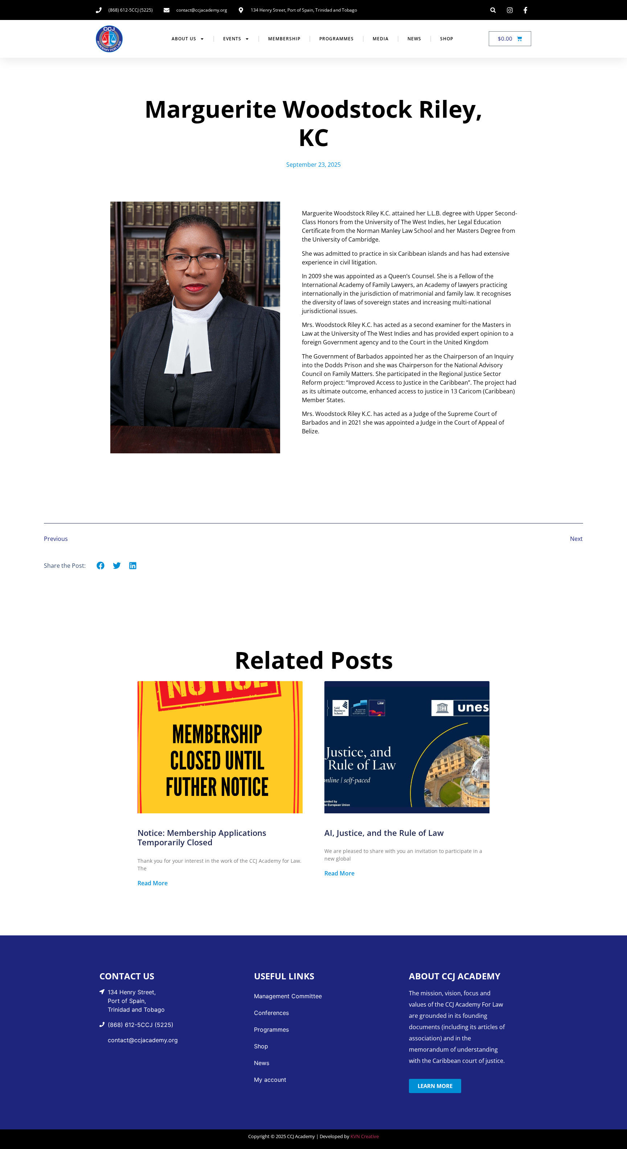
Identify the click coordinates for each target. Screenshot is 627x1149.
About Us (184, 39)
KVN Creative (365, 1136)
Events (232, 39)
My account (270, 1079)
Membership (284, 39)
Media (381, 39)
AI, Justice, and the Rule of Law (384, 832)
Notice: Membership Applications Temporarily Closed (202, 837)
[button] (493, 10)
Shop (446, 39)
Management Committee (288, 996)
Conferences (271, 1012)
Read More (153, 883)
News (414, 39)
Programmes (336, 39)
